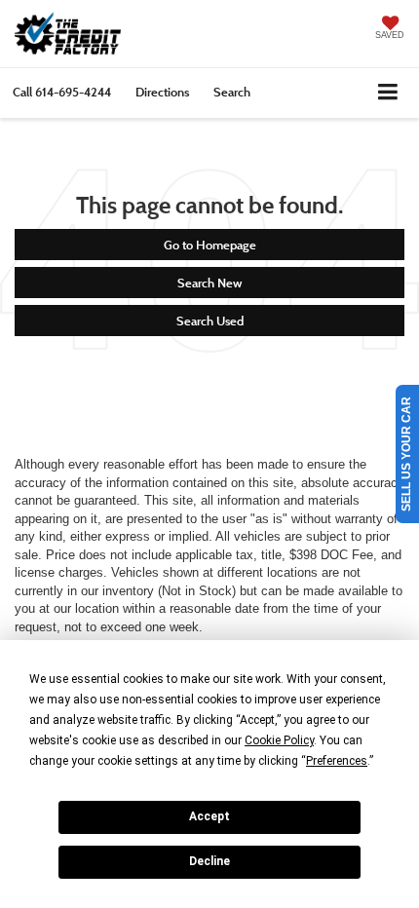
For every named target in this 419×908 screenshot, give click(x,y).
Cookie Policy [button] (279, 740)
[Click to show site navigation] (388, 93)
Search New (209, 282)
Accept (209, 816)
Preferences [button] (336, 761)
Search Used (210, 320)
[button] (62, 92)
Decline (209, 861)
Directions (162, 91)
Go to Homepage (210, 244)
